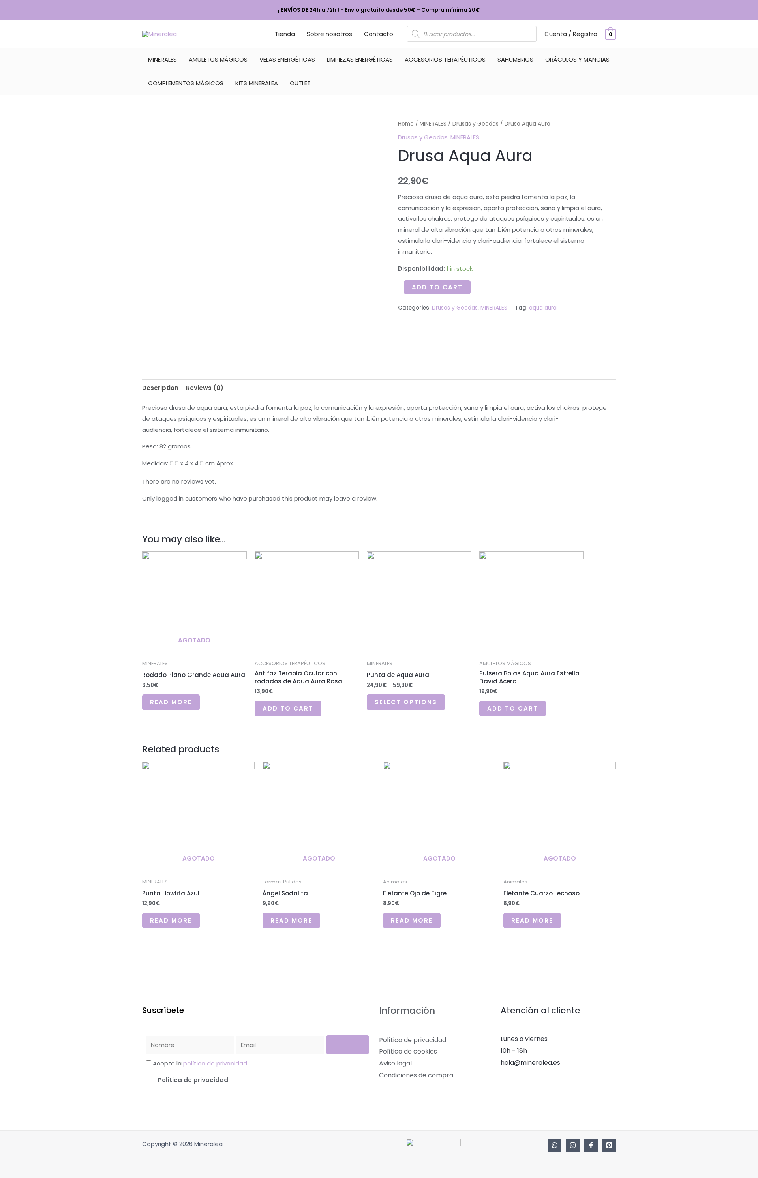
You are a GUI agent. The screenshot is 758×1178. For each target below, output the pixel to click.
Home (406, 124)
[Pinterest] (609, 1145)
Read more (171, 702)
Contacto (378, 34)
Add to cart (437, 287)
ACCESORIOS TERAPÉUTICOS (445, 59)
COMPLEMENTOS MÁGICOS (185, 83)
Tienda (285, 34)
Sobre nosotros (329, 34)
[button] (257, 1080)
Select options (406, 702)
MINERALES (162, 59)
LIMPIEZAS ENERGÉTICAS (360, 59)
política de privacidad (215, 1063)
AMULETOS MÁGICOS (218, 59)
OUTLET (300, 83)
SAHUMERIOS (515, 59)
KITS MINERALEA (256, 83)
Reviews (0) (204, 388)
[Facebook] (591, 1145)
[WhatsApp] (554, 1145)
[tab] (160, 387)
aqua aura (543, 307)
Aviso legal (395, 1063)
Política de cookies (408, 1051)
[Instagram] (573, 1145)
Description (160, 388)
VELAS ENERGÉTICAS (287, 59)
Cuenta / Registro (570, 34)
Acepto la (200, 1063)
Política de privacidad (193, 1080)
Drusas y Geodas (475, 124)
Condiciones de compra (416, 1075)
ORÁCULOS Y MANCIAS (577, 59)
